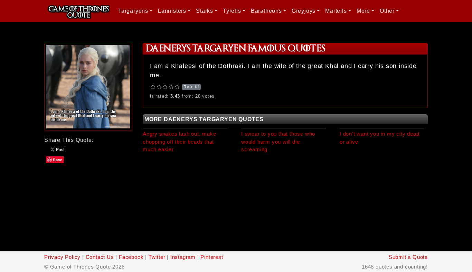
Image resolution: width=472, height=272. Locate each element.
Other (387, 11)
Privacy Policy (62, 257)
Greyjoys (303, 11)
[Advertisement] (88, 207)
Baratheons (266, 11)
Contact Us (100, 257)
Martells (336, 11)
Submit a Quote (408, 257)
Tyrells (232, 11)
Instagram (183, 257)
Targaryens (133, 11)
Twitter (157, 257)
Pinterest (211, 257)
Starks (204, 11)
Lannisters (172, 11)
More (363, 11)
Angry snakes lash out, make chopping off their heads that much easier (179, 141)
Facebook (131, 257)
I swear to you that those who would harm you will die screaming (278, 141)
